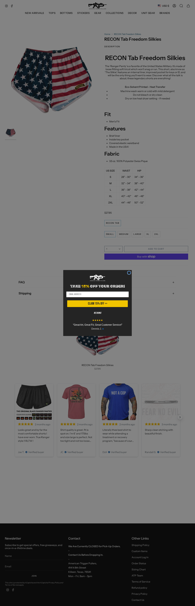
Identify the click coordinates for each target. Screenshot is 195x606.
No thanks (97, 312)
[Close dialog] (129, 272)
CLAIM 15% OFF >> (97, 304)
